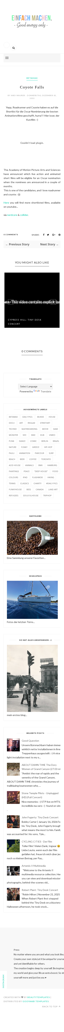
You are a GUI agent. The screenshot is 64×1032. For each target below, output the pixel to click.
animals (29, 465)
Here (6, 202)
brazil (56, 441)
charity (37, 483)
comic (33, 441)
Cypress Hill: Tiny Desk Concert (24, 321)
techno (13, 429)
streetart (45, 423)
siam (55, 429)
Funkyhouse (15, 489)
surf (51, 453)
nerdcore (12, 214)
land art (53, 489)
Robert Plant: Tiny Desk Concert (40, 889)
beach (12, 459)
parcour (39, 453)
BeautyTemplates (38, 997)
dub (42, 435)
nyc (24, 435)
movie (45, 429)
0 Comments (11, 234)
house (52, 416)
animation (24, 453)
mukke (40, 416)
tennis (12, 483)
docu (12, 423)
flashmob (37, 477)
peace (27, 471)
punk (11, 441)
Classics (24, 483)
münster (13, 435)
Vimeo (52, 435)
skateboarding (29, 429)
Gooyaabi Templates (36, 1001)
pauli (11, 453)
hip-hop (48, 447)
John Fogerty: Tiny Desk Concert (40, 817)
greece (35, 447)
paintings (14, 471)
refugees (13, 495)
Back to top (50, 1006)
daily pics (27, 416)
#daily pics (51, 483)
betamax (32, 78)
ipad (25, 477)
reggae (31, 423)
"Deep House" (41, 471)
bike (33, 435)
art (21, 423)
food (55, 471)
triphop (47, 495)
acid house (14, 465)
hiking (50, 477)
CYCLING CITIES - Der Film (37, 841)
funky (24, 447)
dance (22, 441)
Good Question (30, 740)
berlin (44, 441)
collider (24, 214)
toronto (46, 459)
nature (12, 447)
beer (22, 459)
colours (13, 477)
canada (40, 489)
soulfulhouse (30, 495)
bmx (40, 465)
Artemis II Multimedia (34, 865)
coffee (32, 459)
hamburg (52, 465)
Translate (46, 391)
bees (28, 489)
